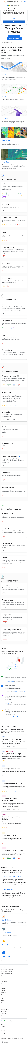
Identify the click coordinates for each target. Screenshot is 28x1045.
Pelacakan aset (7, 889)
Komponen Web (17, 195)
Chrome (3, 1002)
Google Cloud (4, 1011)
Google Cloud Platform (6, 1030)
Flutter (4, 197)
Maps (4, 75)
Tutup (14, 18)
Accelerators (4, 975)
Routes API (15, 716)
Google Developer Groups (6, 971)
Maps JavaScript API (17, 702)
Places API (7, 703)
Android (8, 192)
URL (3, 210)
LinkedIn (3, 990)
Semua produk (4, 1033)
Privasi (9, 1038)
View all (2, 1015)
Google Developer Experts (6, 973)
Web (4, 592)
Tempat (5, 118)
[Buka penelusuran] (22, 1)
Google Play (3, 1013)
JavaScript (14, 691)
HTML (10, 195)
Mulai (14, 21)
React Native (22, 328)
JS (3, 192)
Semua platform (6, 776)
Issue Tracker (7, 933)
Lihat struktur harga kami (14, 38)
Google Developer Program (7, 969)
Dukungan (6, 956)
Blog (2, 983)
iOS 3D (4, 195)
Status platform (7, 945)
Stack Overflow (8, 920)
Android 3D (15, 192)
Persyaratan (3, 1038)
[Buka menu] (2, 1)
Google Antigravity (5, 1009)
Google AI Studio (4, 1007)
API (18, 225)
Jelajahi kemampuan (14, 36)
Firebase (3, 1004)
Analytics (5, 162)
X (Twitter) (3, 992)
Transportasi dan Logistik (11, 876)
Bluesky (2, 986)
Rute (4, 96)
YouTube (3, 994)
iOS (21, 192)
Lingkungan (6, 140)
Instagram (3, 988)
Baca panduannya (10, 681)
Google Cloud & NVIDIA (6, 978)
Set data (4, 607)
